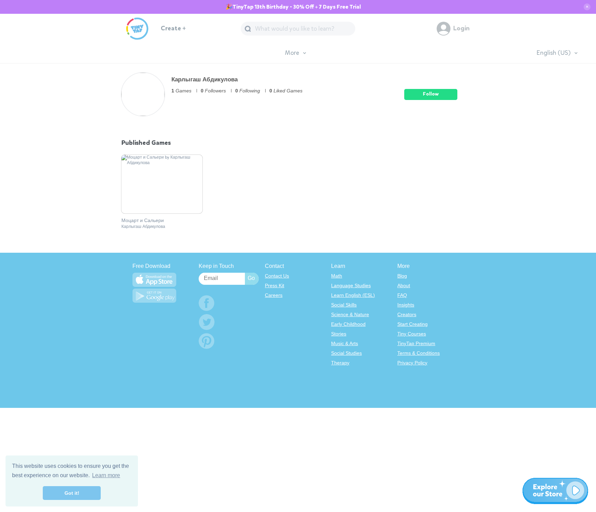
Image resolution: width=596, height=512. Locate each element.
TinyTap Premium (416, 343)
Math (336, 276)
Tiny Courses (411, 334)
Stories (338, 334)
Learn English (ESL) (353, 295)
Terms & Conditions (418, 353)
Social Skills (344, 305)
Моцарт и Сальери (142, 221)
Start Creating (412, 324)
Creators (406, 314)
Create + (173, 28)
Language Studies (351, 285)
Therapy (340, 362)
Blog (402, 276)
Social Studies (346, 353)
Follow (431, 94)
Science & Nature (350, 314)
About (403, 285)
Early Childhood (348, 324)
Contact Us (277, 276)
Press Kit (274, 285)
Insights (405, 305)
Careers (273, 295)
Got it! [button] (71, 493)
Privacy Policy (412, 362)
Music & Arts (344, 343)
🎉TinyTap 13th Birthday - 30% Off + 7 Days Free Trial (293, 7)
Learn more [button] (106, 475)
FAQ (402, 295)
